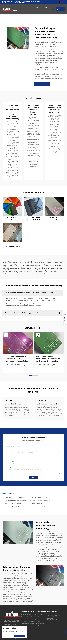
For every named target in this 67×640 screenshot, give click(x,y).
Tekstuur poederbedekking (27, 616)
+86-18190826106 (20, 2)
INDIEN (33, 477)
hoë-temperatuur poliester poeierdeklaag (16, 507)
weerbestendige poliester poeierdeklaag (16, 500)
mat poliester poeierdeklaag (13, 503)
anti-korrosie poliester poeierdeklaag (40, 500)
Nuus (33, 8)
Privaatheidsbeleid (49, 638)
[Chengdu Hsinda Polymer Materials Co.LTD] (6, 9)
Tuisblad (15, 8)
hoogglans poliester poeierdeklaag (40, 497)
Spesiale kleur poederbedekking (28, 619)
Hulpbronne (39, 8)
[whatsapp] (65, 317)
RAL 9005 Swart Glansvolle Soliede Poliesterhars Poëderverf (33, 219)
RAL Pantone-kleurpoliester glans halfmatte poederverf (12, 219)
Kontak (15, 10)
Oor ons (21, 8)
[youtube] (54, 2)
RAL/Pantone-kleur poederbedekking (29, 614)
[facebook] (58, 2)
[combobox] (9, 452)
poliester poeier (23, 497)
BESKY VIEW (13, 206)
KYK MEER (6, 369)
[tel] (65, 314)
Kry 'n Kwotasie (59, 9)
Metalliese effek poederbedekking (28, 621)
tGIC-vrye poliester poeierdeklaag (33, 503)
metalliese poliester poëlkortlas (39, 507)
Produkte (26, 8)
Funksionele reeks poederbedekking (29, 623)
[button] (30, 375)
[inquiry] (65, 324)
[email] (65, 321)
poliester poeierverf (10, 497)
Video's (47, 8)
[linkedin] (56, 2)
